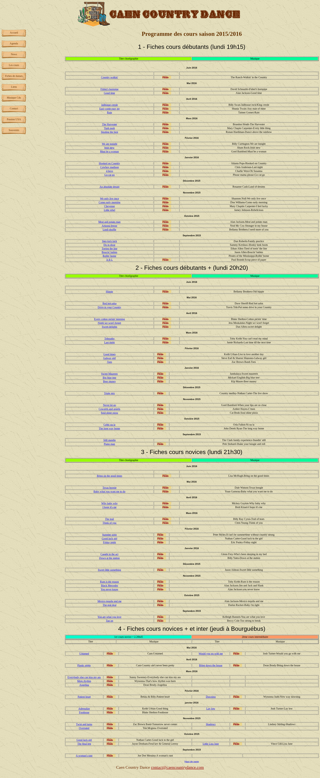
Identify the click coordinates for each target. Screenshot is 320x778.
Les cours (14, 65)
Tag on (109, 620)
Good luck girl (109, 538)
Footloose (84, 712)
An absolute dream (109, 186)
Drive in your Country (109, 307)
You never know (109, 589)
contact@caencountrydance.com (177, 767)
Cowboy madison (109, 167)
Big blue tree (109, 377)
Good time (109, 93)
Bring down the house (210, 665)
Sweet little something (109, 569)
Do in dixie (109, 244)
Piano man (109, 444)
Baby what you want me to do (109, 491)
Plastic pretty (84, 665)
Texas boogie (109, 487)
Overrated (84, 728)
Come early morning (109, 202)
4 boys (109, 171)
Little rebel (109, 210)
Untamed (84, 653)
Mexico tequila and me (110, 601)
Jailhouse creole (109, 104)
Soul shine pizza (109, 412)
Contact (14, 108)
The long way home (109, 428)
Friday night (109, 542)
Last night (109, 342)
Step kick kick (109, 241)
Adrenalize (84, 708)
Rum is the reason (109, 581)
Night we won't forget (109, 322)
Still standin (109, 440)
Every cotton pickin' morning (109, 319)
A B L (109, 259)
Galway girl (109, 358)
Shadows (211, 724)
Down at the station (109, 558)
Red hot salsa (109, 303)
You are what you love (109, 616)
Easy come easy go (109, 108)
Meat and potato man (109, 221)
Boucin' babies (109, 252)
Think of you (109, 522)
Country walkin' (109, 77)
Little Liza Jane (211, 743)
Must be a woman (109, 151)
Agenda (14, 43)
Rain (109, 112)
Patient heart (84, 696)
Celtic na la (109, 424)
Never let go (109, 405)
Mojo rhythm (84, 681)
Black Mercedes (109, 585)
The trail (109, 519)
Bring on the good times (109, 475)
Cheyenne (109, 206)
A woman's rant (84, 755)
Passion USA (14, 119)
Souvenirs (14, 130)
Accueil (14, 32)
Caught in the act (109, 554)
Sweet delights (109, 326)
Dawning (211, 696)
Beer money (109, 381)
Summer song (109, 534)
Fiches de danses (14, 76)
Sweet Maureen (109, 373)
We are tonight (109, 143)
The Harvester (109, 124)
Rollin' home (109, 255)
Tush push (109, 128)
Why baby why (109, 503)
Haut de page (191, 761)
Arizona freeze (109, 225)
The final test (84, 743)
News (14, 54)
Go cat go (109, 174)
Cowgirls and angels (109, 409)
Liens (14, 86)
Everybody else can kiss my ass (84, 677)
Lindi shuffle (109, 229)
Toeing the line (109, 248)
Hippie (109, 291)
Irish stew (109, 147)
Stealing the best (109, 132)
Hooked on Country (109, 163)
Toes (109, 361)
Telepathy (109, 338)
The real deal (109, 605)
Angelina (84, 684)
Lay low (210, 708)
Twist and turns (84, 724)
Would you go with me (211, 653)
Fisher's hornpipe (109, 89)
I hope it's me (109, 507)
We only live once (109, 198)
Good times (109, 354)
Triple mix (109, 393)
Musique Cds (14, 97)
